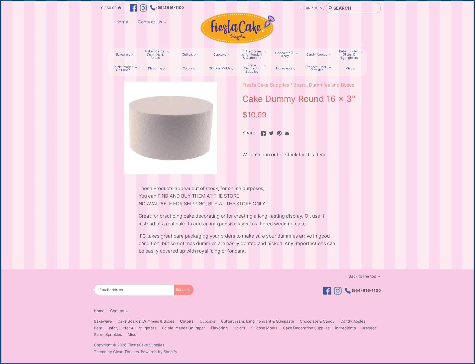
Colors (239, 328)
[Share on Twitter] (271, 132)
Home (99, 310)
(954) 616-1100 (169, 7)
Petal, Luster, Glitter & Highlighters (125, 328)
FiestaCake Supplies (146, 345)
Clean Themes (126, 351)
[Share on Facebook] (263, 132)
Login (305, 8)
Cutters (187, 321)
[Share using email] (287, 132)
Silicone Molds (264, 328)
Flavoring (219, 328)
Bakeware (103, 321)
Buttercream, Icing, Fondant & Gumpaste (257, 321)
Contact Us (120, 310)
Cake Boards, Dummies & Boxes (146, 321)
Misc (132, 334)
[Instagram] (143, 7)
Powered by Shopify (159, 351)
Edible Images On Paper (183, 328)
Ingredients (345, 328)
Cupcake (207, 321)
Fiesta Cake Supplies (265, 85)
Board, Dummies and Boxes (323, 85)
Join (318, 8)
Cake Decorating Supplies (306, 328)
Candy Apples (352, 321)
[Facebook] (133, 7)
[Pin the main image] (279, 132)
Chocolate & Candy (317, 321)
